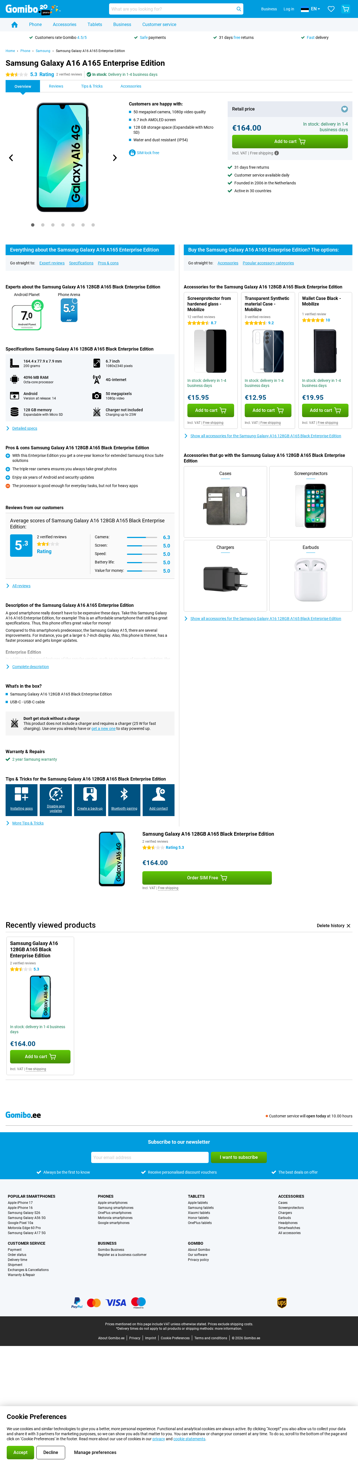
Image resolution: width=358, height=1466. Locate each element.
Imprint (150, 1338)
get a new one (103, 728)
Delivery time (17, 1260)
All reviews (21, 586)
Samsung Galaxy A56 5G (27, 1218)
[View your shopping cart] (345, 9)
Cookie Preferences (175, 1338)
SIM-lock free (148, 153)
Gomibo (195, 1243)
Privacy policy (198, 1260)
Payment (15, 1250)
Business (122, 24)
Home (10, 51)
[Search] (238, 8)
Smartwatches (289, 1228)
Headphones (288, 1223)
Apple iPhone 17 (20, 1203)
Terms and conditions (210, 1338)
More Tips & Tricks (28, 823)
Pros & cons (108, 263)
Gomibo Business (111, 1250)
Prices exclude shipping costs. (230, 1324)
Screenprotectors (291, 1208)
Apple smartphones (113, 1203)
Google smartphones (113, 1223)
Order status (17, 1255)
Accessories (64, 24)
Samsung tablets (201, 1208)
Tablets (95, 24)
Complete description (30, 666)
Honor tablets (198, 1218)
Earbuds (284, 1218)
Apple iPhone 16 (20, 1208)
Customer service (159, 24)
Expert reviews (52, 263)
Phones (106, 1196)
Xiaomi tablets (199, 1213)
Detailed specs (24, 428)
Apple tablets (198, 1203)
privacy (158, 1439)
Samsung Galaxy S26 (24, 1213)
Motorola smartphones (115, 1218)
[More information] (276, 153)
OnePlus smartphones (114, 1213)
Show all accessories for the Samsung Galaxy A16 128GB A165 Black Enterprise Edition (265, 436)
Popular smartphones (31, 1196)
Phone (35, 24)
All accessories (289, 1233)
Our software (197, 1255)
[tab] (32, 225)
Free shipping (213, 423)
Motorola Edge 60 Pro (24, 1228)
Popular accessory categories (268, 263)
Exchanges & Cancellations (28, 1270)
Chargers (285, 1213)
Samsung (43, 51)
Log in (289, 9)
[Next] (114, 157)
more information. (228, 1329)
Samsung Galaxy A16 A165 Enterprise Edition (90, 51)
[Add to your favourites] (344, 109)
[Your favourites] (331, 9)
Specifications (81, 263)
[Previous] (11, 157)
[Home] (14, 24)
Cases (283, 1203)
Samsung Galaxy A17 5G (27, 1233)
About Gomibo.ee (111, 1338)
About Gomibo (199, 1250)
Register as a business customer (122, 1255)
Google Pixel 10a (20, 1223)
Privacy (134, 1338)
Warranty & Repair (21, 1275)
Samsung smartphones (115, 1208)
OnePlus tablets (200, 1223)
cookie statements (189, 1439)
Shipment (15, 1265)
